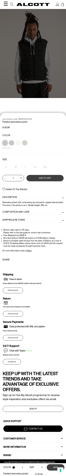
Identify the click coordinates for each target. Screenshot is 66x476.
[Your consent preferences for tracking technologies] (60, 470)
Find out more (13, 290)
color (6, 135)
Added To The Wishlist (16, 189)
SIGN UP (33, 409)
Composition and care (15, 212)
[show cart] (62, 5)
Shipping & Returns (13, 220)
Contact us (12, 362)
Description (9, 197)
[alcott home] (33, 4)
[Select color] (18, 148)
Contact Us (35, 428)
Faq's (29, 251)
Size (4, 159)
